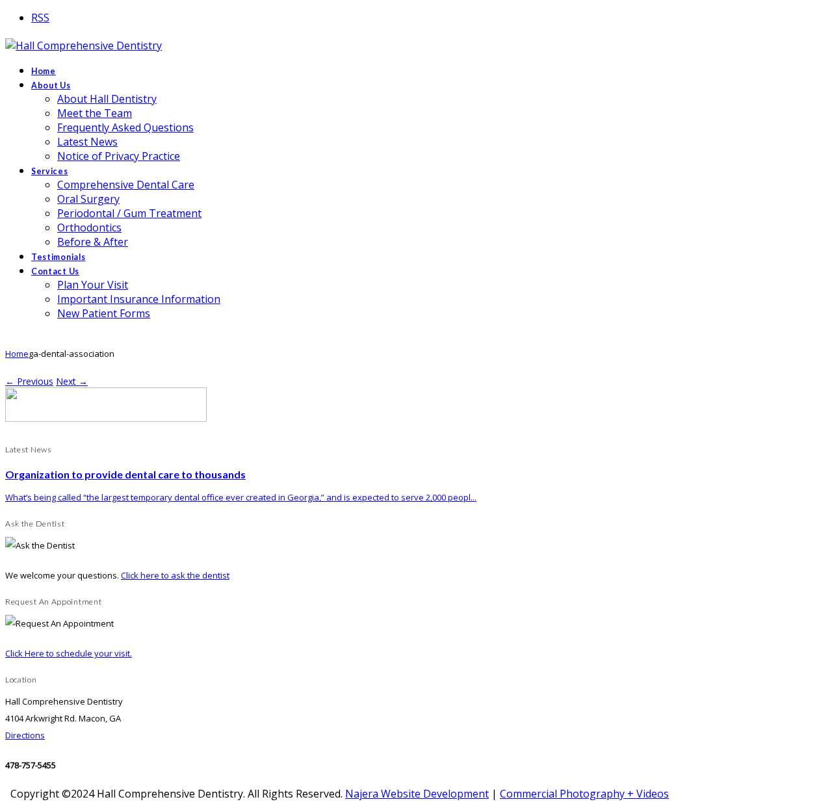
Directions (25, 735)
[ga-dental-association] (106, 418)
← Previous (29, 381)
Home (17, 353)
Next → (72, 381)
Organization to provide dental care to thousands (125, 474)
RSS (40, 17)
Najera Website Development (417, 793)
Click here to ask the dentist (175, 575)
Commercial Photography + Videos (584, 793)
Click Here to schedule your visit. (68, 653)
